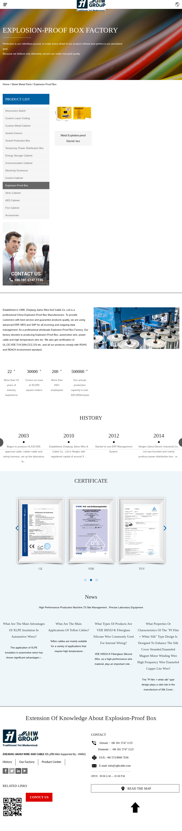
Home (6, 84)
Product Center (51, 762)
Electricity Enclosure (16, 170)
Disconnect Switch (15, 110)
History (7, 762)
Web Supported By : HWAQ (70, 754)
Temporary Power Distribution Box (24, 148)
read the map (139, 788)
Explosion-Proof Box (16, 185)
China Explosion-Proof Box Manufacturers (40, 314)
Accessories (12, 215)
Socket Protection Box (17, 140)
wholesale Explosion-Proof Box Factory (61, 329)
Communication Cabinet (18, 163)
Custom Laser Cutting (17, 118)
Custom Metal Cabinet (17, 125)
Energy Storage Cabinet (18, 155)
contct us (39, 797)
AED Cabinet (12, 200)
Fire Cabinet (12, 207)
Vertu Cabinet (13, 192)
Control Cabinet (14, 178)
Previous (17, 527)
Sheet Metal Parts (22, 84)
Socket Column (13, 133)
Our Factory (26, 762)
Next (165, 527)
